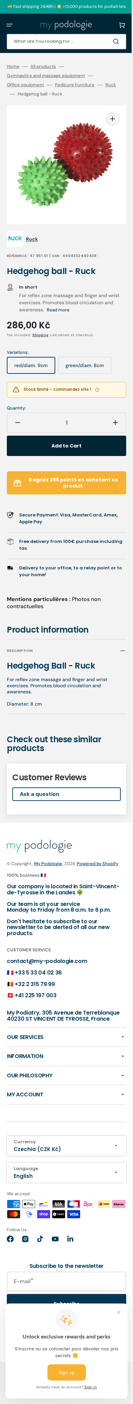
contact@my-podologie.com (47, 958)
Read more (68, 300)
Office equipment (25, 85)
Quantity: (16, 398)
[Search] (107, 41)
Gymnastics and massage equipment (46, 75)
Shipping (40, 325)
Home (13, 66)
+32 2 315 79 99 (35, 981)
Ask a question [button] (39, 783)
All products (43, 66)
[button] (9, 25)
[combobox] (61, 41)
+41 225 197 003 (35, 992)
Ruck (110, 85)
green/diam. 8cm (87, 358)
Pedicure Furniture (74, 85)
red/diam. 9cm (34, 358)
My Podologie (48, 853)
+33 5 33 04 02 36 (38, 969)
